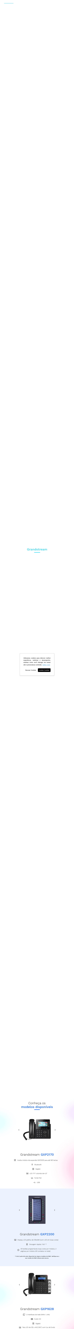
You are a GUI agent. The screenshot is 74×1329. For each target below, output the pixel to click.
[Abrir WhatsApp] (69, 1324)
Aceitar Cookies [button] (44, 670)
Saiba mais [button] (46, 665)
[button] (19, 1130)
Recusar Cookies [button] (30, 670)
